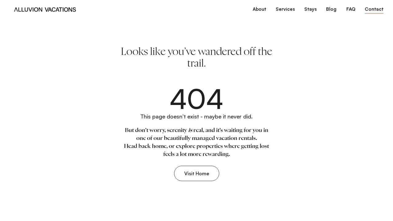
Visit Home (196, 173)
